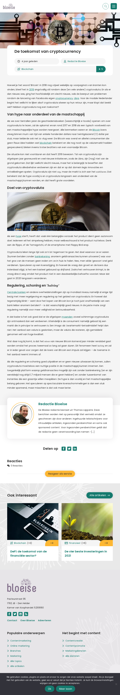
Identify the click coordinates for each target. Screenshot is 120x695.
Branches (15, 650)
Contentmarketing (20, 640)
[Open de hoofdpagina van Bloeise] (9, 6)
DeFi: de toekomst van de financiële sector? (28, 553)
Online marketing (20, 645)
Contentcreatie (74, 640)
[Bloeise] (114, 6)
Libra (76, 98)
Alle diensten (72, 656)
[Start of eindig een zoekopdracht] (105, 6)
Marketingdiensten (75, 650)
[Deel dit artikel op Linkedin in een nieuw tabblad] (75, 449)
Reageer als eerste (60, 474)
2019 (31, 89)
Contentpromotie (75, 645)
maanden (67, 316)
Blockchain (28, 69)
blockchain (46, 142)
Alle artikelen (98, 495)
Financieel (77, 543)
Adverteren (44, 620)
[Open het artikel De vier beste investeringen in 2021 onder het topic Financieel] (106, 543)
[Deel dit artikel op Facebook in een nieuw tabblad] (64, 449)
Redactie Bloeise (77, 61)
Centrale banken (16, 292)
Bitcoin (96, 129)
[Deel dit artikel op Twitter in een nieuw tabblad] (69, 449)
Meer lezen (65, 688)
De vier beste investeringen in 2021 (86, 553)
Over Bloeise (27, 620)
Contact (12, 620)
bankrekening (42, 256)
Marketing (15, 656)
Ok (49, 688)
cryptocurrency (64, 98)
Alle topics (16, 661)
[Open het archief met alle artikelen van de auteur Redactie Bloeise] (24, 418)
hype (18, 236)
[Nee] (116, 684)
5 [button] (102, 69)
